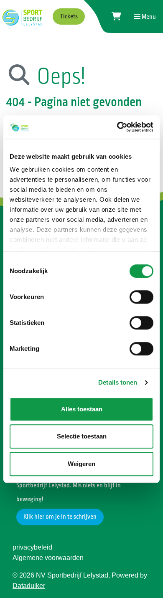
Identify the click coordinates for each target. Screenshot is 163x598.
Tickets (69, 16)
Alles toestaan (81, 409)
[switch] (141, 297)
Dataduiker (29, 585)
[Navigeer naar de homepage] (21, 16)
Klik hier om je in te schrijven (60, 517)
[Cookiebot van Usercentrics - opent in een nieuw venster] (117, 127)
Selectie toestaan (82, 436)
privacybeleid (32, 547)
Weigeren (81, 463)
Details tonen (117, 382)
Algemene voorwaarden (48, 557)
